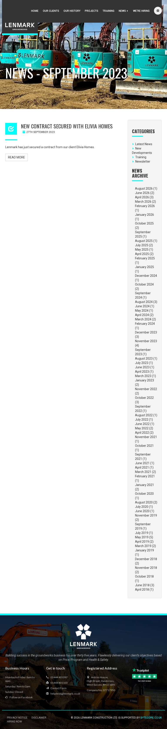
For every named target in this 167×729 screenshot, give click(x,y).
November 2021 (146, 437)
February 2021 (145, 476)
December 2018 (146, 559)
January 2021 (144, 485)
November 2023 (146, 341)
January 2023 (144, 380)
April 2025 (142, 254)
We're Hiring (141, 10)
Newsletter (142, 161)
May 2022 (142, 428)
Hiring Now (14, 721)
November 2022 (146, 389)
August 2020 (144, 502)
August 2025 (144, 241)
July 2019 (141, 533)
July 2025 (141, 245)
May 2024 (142, 310)
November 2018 (146, 567)
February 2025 (145, 258)
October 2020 (144, 493)
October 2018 (144, 576)
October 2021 (144, 445)
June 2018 (142, 585)
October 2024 (144, 284)
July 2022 (141, 419)
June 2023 (142, 367)
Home (34, 10)
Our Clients (51, 10)
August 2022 (144, 415)
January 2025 (144, 267)
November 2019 (146, 515)
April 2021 (142, 467)
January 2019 (144, 550)
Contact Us (158, 11)
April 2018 (142, 589)
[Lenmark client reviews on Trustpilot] (145, 675)
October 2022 (144, 397)
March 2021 (143, 472)
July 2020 (141, 506)
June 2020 (142, 511)
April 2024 (142, 315)
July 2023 (141, 363)
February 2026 (145, 206)
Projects (91, 10)
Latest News (143, 144)
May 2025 (142, 249)
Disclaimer (39, 717)
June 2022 (142, 424)
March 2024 (143, 319)
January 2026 (144, 214)
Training (108, 10)
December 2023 (146, 332)
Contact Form (58, 688)
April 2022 (142, 432)
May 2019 (142, 537)
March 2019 (143, 546)
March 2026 (143, 201)
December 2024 (146, 275)
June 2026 (142, 193)
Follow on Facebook (21, 697)
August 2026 (144, 188)
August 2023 (144, 358)
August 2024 (144, 302)
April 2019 (142, 541)
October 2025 (144, 223)
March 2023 (143, 376)
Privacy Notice (17, 717)
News (123, 10)
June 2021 (142, 463)
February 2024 (145, 323)
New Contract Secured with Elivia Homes (67, 126)
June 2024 (142, 306)
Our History (71, 10)
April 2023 (142, 371)
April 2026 (142, 197)
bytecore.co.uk (151, 717)
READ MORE (16, 157)
